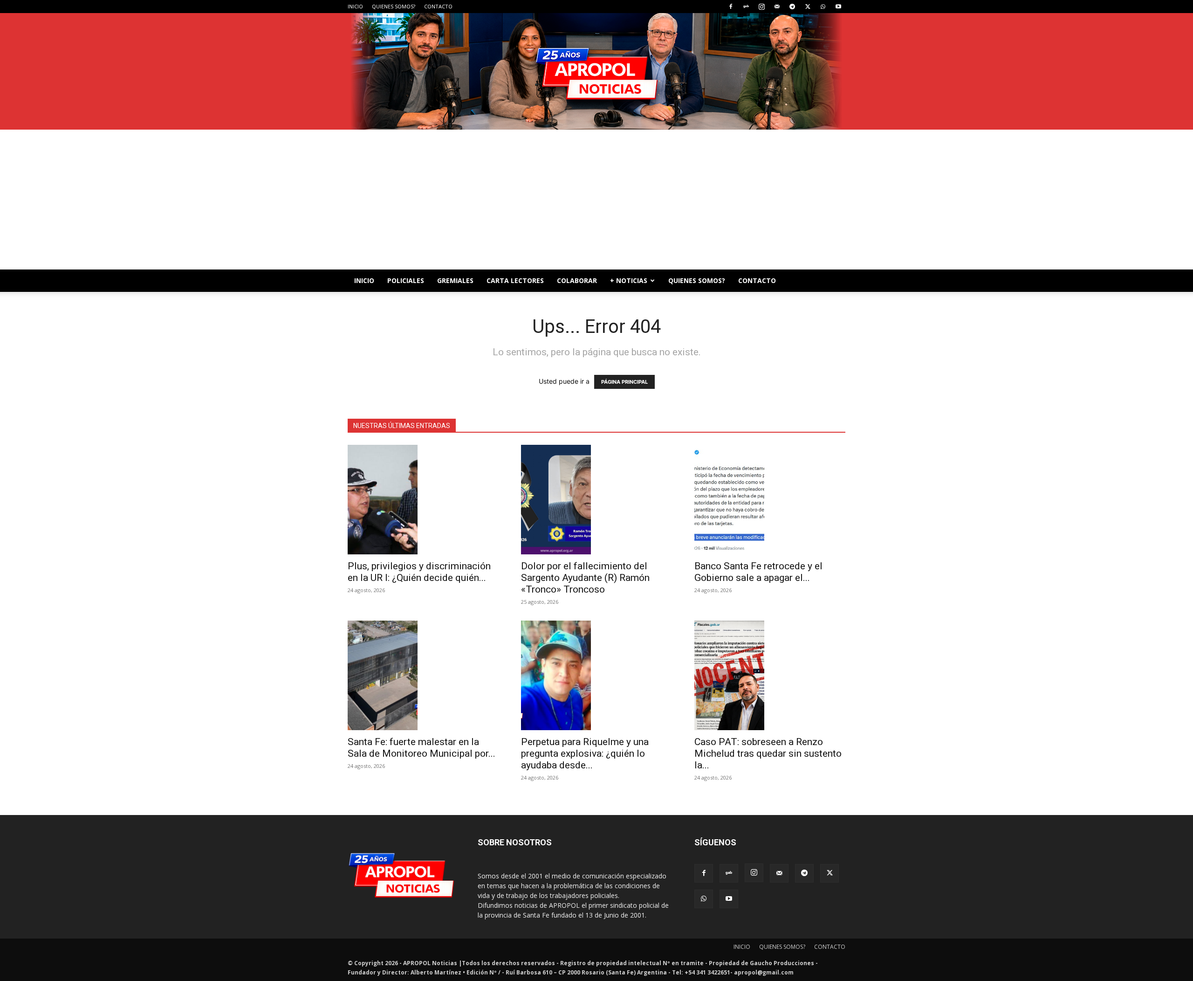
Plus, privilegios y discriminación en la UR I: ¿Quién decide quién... (419, 571)
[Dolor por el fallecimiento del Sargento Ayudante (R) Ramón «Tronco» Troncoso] (596, 499)
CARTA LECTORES (515, 280)
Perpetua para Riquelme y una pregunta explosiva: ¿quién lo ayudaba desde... (585, 753)
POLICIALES (405, 280)
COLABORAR (577, 280)
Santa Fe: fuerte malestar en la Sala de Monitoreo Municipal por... (421, 747)
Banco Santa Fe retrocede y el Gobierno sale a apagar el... (758, 571)
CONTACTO (438, 6)
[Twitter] (808, 6)
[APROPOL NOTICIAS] (596, 71)
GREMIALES (455, 280)
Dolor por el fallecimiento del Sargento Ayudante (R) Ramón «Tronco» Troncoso (585, 577)
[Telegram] (792, 6)
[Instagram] (761, 6)
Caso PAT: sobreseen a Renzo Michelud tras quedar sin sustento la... (768, 753)
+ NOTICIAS (628, 280)
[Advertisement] (596, 199)
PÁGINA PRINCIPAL (624, 382)
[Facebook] (731, 6)
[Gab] (746, 6)
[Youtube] (838, 6)
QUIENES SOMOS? (393, 6)
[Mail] (777, 6)
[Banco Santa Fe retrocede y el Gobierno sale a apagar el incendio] (769, 499)
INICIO (355, 6)
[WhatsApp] (823, 6)
